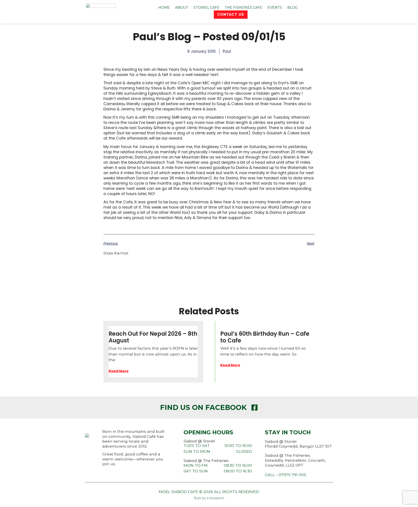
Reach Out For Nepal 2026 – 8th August (153, 337)
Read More (118, 371)
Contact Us (230, 14)
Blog (292, 7)
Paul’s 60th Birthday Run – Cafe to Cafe (264, 337)
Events (275, 7)
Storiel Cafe (206, 7)
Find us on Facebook (203, 407)
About (181, 7)
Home (164, 7)
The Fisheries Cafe (243, 7)
